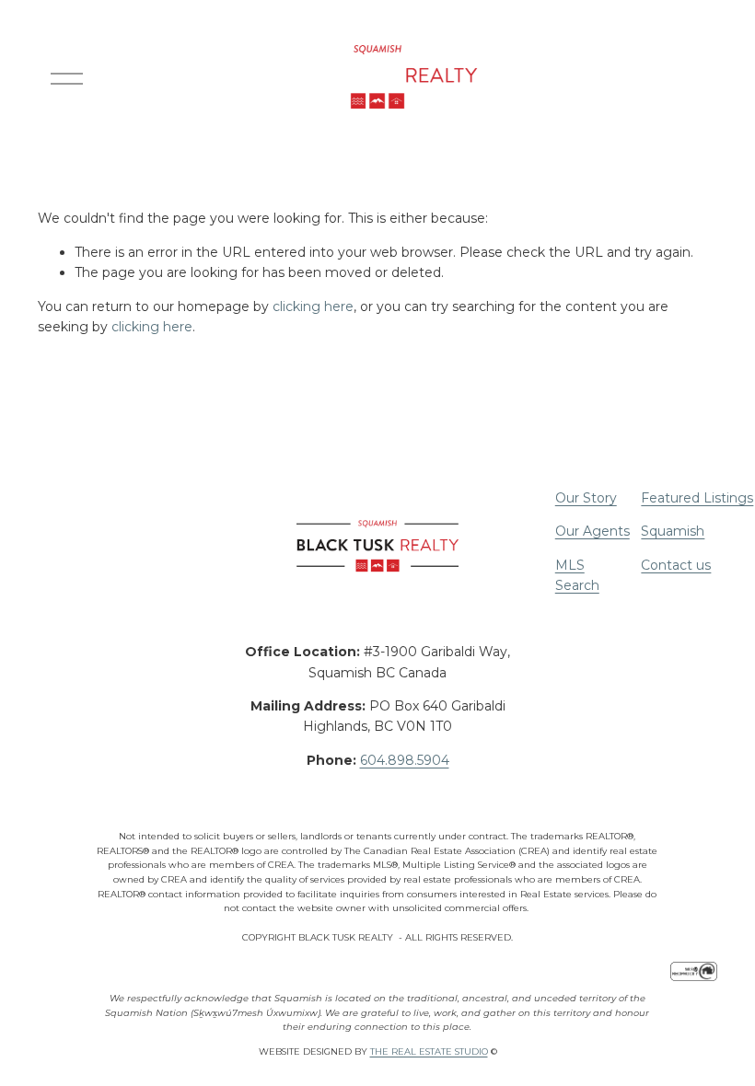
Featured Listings (697, 498)
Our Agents (592, 531)
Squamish (672, 531)
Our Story (586, 498)
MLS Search (577, 575)
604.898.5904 (404, 760)
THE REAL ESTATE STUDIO (429, 1051)
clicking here (313, 306)
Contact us (676, 565)
